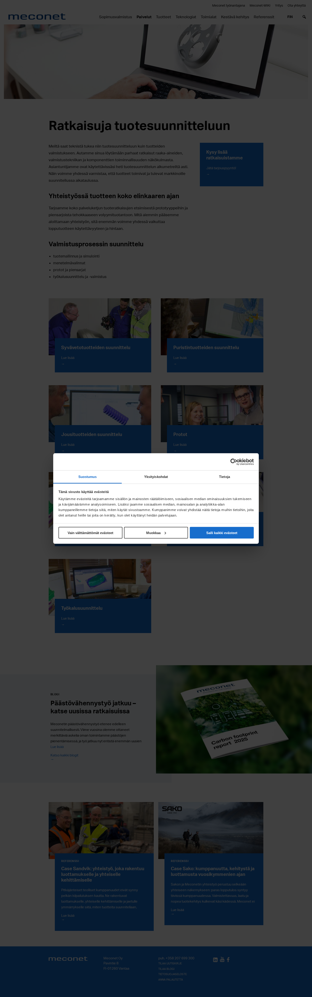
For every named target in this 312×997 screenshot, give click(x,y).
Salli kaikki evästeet (221, 533)
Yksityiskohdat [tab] (156, 477)
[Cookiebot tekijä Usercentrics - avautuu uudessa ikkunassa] (234, 461)
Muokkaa (153, 533)
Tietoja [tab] (224, 477)
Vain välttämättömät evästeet (90, 533)
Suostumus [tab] (87, 477)
